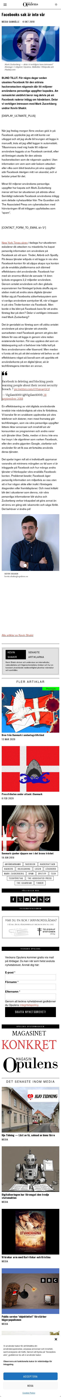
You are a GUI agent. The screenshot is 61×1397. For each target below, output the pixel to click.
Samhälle (14, 21)
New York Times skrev (15, 242)
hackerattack (47, 864)
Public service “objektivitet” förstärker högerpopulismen (24, 1318)
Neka (30, 1385)
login (38, 869)
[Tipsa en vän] (27, 899)
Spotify (42, 873)
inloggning (24, 869)
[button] (56, 1339)
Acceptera (30, 1376)
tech (53, 873)
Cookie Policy (29, 1392)
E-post (10, 972)
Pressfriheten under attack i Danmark (22, 794)
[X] (20, 899)
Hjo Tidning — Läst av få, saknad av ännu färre (28, 1135)
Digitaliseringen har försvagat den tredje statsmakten (25, 1196)
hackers (8, 869)
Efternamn (12, 991)
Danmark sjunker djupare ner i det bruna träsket (28, 853)
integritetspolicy (29, 1005)
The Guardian (24, 883)
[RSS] (40, 899)
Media (5, 21)
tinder (40, 883)
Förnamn (11, 982)
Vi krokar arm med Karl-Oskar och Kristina (26, 1257)
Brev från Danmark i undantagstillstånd (23, 735)
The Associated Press (40, 878)
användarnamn (13, 864)
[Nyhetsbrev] (47, 899)
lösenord (51, 869)
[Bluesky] (34, 899)
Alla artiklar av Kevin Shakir (17, 635)
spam (31, 873)
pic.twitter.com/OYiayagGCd (31, 389)
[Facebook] (13, 899)
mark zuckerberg (14, 873)
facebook (30, 864)
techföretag (16, 878)
